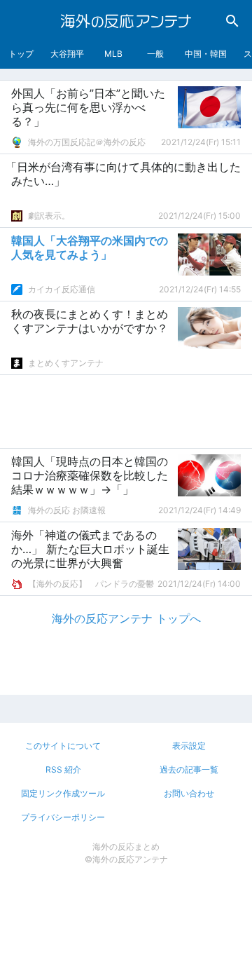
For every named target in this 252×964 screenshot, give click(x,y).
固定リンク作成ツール (63, 793)
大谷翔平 (67, 53)
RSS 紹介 (63, 769)
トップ (21, 53)
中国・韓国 (206, 53)
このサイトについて (63, 745)
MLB (113, 53)
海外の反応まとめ (126, 846)
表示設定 (189, 745)
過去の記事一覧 (189, 769)
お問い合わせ (189, 793)
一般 (155, 53)
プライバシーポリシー (63, 817)
